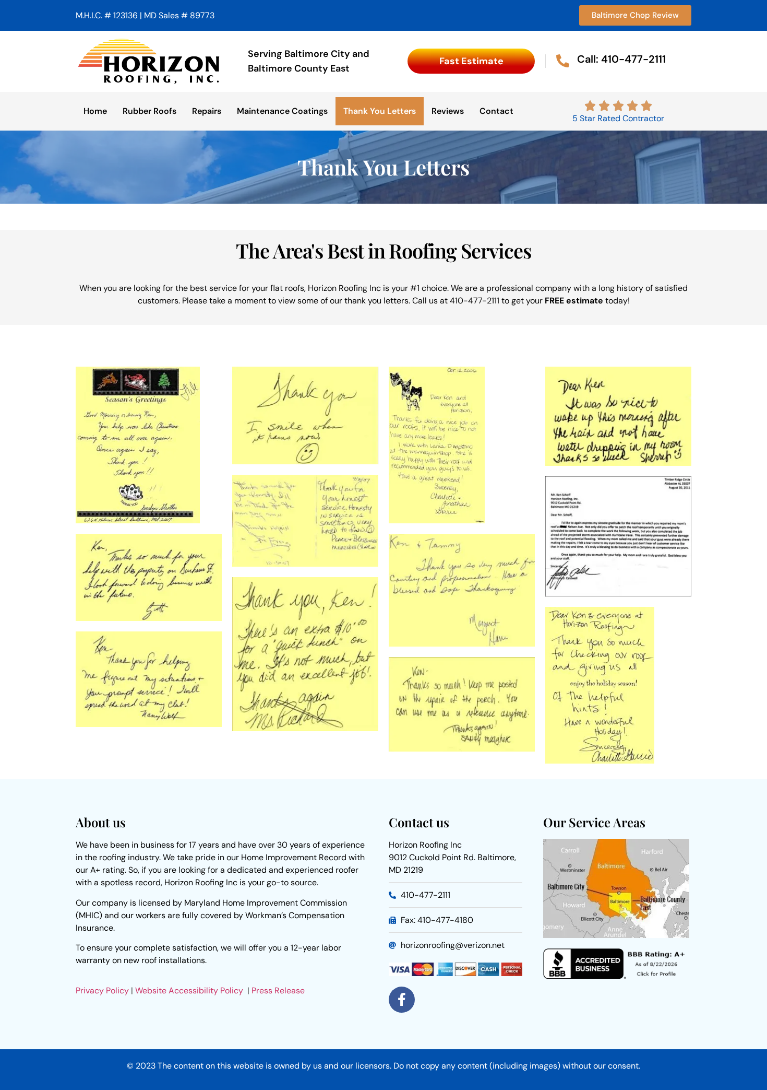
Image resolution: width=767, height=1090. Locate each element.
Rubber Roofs (149, 111)
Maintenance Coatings (282, 111)
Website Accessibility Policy (190, 990)
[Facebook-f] (402, 1000)
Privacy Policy (102, 990)
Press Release (278, 990)
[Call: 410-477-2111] (562, 60)
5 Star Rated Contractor (618, 118)
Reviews (448, 111)
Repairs (206, 111)
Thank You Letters (379, 111)
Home (95, 111)
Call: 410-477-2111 (621, 59)
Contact (496, 111)
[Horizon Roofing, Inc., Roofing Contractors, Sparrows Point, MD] (616, 975)
